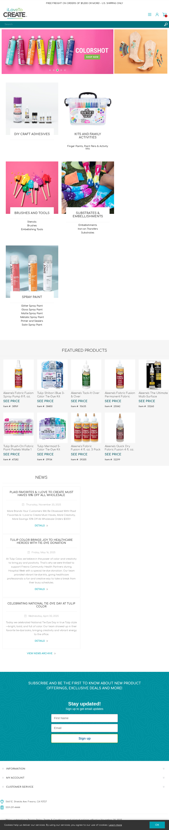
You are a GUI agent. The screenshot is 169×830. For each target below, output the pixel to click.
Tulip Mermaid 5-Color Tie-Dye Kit (48, 448)
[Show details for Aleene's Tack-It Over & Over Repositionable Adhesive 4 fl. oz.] (86, 374)
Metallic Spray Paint (32, 317)
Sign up (85, 738)
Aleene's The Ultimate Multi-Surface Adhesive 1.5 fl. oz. (153, 396)
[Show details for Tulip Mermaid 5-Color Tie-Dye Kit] (52, 428)
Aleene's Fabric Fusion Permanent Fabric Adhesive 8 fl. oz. (120, 396)
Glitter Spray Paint (32, 306)
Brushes (32, 225)
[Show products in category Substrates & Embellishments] (88, 187)
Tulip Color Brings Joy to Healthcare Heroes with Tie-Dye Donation (41, 541)
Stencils (31, 222)
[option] (57, 51)
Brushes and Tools (32, 213)
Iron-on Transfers (88, 229)
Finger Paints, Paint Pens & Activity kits (87, 147)
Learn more (115, 825)
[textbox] (81, 24)
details (40, 525)
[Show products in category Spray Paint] (32, 271)
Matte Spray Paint (32, 313)
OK (157, 825)
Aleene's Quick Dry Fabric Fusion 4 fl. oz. (119, 448)
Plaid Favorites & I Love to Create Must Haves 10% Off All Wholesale (41, 494)
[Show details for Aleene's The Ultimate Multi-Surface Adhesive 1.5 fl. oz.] (154, 374)
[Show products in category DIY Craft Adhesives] (32, 109)
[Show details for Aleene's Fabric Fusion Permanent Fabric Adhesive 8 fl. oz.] (120, 374)
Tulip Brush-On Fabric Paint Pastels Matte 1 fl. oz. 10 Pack (18, 450)
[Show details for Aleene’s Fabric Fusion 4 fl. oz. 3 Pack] (86, 428)
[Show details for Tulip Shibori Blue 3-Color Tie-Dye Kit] (52, 374)
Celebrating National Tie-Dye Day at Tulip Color (41, 605)
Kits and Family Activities (87, 135)
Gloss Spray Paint (32, 309)
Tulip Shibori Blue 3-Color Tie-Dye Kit (51, 395)
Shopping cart (164, 14)
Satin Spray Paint (32, 325)
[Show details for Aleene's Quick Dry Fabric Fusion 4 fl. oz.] (120, 428)
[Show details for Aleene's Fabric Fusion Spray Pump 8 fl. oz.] (18, 374)
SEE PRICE (11, 401)
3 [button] (57, 70)
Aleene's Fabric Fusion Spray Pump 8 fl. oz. (18, 395)
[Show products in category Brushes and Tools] (32, 187)
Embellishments (87, 225)
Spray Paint (32, 297)
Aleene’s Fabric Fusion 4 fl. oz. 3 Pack (86, 448)
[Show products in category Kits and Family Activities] (88, 109)
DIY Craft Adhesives (32, 134)
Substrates (87, 232)
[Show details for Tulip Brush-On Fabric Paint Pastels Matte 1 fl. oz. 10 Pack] (18, 428)
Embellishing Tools (32, 229)
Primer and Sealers (32, 321)
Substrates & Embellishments (88, 214)
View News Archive (39, 653)
